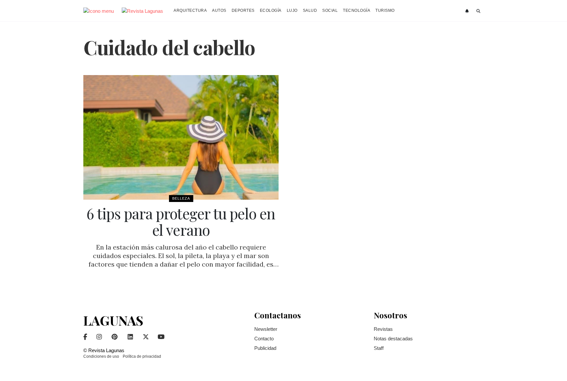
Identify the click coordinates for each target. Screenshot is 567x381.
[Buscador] (478, 11)
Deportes (243, 10)
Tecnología (356, 10)
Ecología (271, 10)
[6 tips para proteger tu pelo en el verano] (181, 137)
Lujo (292, 10)
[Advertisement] (437, 173)
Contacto (264, 338)
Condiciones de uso (101, 356)
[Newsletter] (468, 11)
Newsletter (265, 329)
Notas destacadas (393, 338)
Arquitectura (190, 10)
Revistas (383, 329)
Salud (310, 10)
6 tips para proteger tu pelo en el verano (181, 221)
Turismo (385, 10)
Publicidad (265, 348)
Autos (219, 10)
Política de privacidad (142, 356)
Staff (379, 348)
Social (330, 10)
